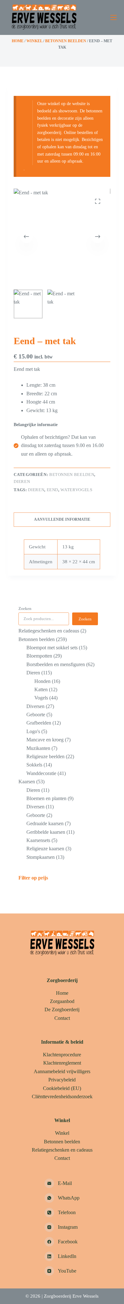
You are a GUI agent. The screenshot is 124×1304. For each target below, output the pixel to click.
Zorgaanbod (62, 1001)
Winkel (34, 41)
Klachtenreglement (62, 1063)
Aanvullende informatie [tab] (62, 519)
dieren (36, 489)
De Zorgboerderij (62, 1009)
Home (18, 41)
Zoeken (24, 608)
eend (53, 489)
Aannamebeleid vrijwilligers (62, 1071)
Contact (62, 1018)
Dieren (22, 481)
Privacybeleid (62, 1079)
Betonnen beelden (65, 41)
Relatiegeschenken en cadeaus (62, 1150)
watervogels (76, 489)
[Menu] (113, 17)
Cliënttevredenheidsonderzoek (62, 1096)
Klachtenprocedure (62, 1054)
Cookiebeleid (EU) (62, 1088)
